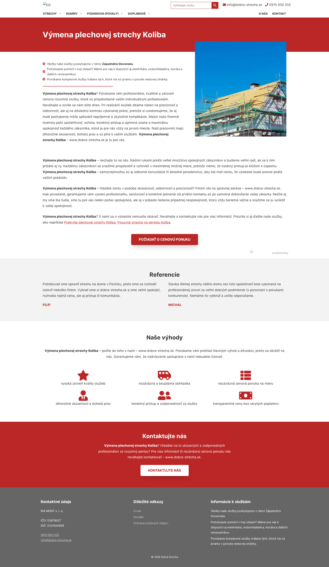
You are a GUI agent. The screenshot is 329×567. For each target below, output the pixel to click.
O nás (263, 13)
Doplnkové (137, 13)
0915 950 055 (279, 5)
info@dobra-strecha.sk (244, 5)
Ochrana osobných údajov (150, 523)
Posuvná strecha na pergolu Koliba (143, 222)
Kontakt (279, 13)
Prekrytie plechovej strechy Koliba (90, 222)
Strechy (50, 13)
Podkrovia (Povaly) (103, 13)
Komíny (72, 13)
